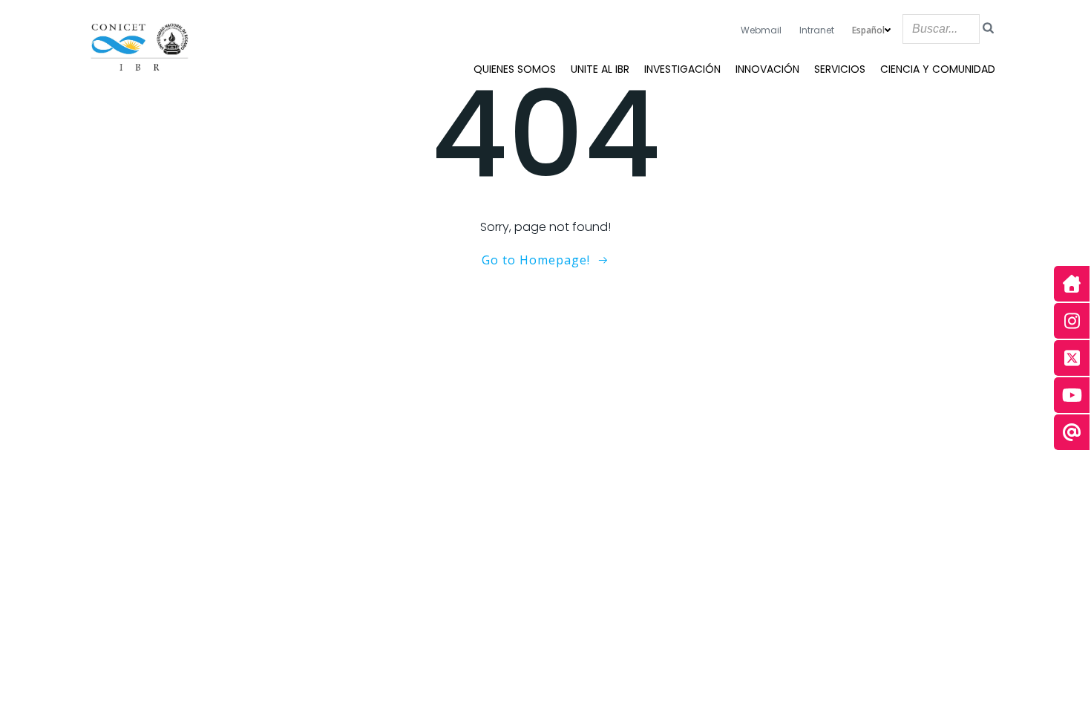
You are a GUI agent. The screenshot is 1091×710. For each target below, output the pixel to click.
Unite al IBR (600, 69)
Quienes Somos (515, 69)
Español (868, 30)
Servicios (839, 69)
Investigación (682, 69)
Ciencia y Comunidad (937, 69)
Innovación (767, 69)
